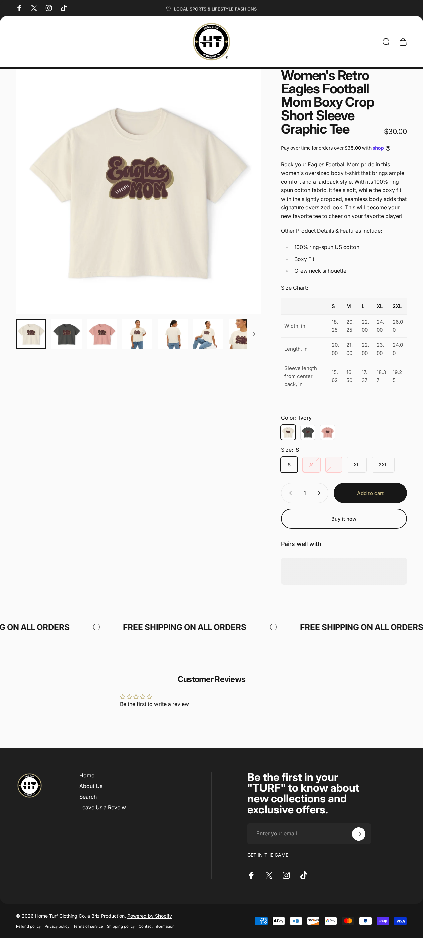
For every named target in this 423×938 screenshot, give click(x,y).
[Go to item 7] (244, 334)
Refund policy (28, 926)
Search (88, 796)
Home (86, 775)
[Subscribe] (358, 834)
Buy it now (343, 519)
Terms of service (88, 926)
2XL (383, 464)
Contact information (157, 926)
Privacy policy (57, 926)
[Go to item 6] (208, 334)
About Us (90, 786)
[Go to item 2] (66, 334)
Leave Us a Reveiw (102, 807)
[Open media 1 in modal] (138, 191)
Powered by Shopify (149, 916)
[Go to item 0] (31, 334)
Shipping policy (121, 926)
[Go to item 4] (137, 334)
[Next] (243, 201)
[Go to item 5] (173, 334)
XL (357, 464)
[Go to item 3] (102, 334)
